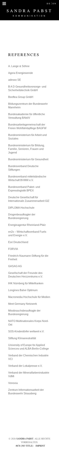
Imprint (40, 445)
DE (49, 3)
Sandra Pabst (29, 12)
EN (55, 3)
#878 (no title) (24, 445)
